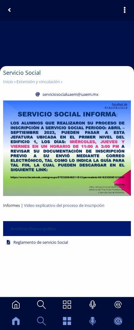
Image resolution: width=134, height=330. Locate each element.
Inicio (8, 81)
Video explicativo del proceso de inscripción (63, 205)
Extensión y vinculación (38, 81)
